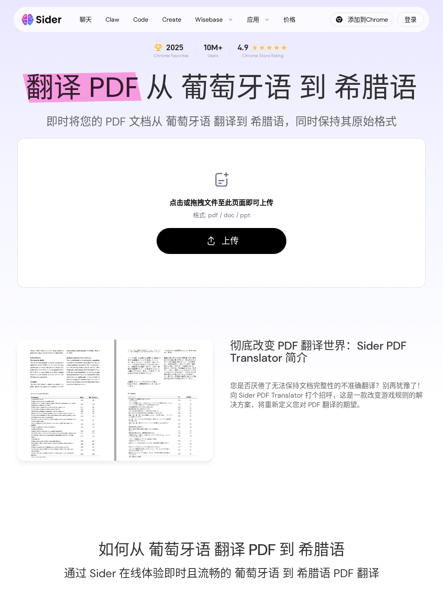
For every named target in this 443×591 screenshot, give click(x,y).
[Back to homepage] (41, 19)
